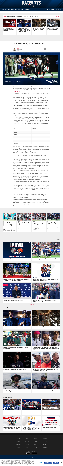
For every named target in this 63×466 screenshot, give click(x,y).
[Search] (46, 9)
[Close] (62, 463)
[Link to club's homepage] (2, 9)
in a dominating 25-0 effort (18, 91)
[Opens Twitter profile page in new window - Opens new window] (17, 50)
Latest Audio (18, 441)
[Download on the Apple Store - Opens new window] (28, 453)
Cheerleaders (18, 447)
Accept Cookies (56, 462)
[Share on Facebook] (43, 49)
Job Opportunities (45, 447)
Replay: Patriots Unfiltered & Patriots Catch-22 (14, 16)
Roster (27, 438)
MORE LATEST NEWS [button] (31, 304)
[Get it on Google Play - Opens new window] (34, 453)
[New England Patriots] (31, 457)
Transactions (27, 444)
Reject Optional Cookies (48, 462)
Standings (27, 447)
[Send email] (47, 49)
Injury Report (27, 441)
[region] (31, 462)
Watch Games (35, 447)
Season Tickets (35, 441)
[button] (30, 233)
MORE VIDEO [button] (31, 394)
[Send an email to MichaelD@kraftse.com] (18, 50)
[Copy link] (48, 49)
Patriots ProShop (45, 438)
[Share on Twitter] (45, 49)
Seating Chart (35, 444)
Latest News (18, 438)
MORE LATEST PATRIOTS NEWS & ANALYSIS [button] (31, 38)
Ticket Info (35, 438)
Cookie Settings (40, 462)
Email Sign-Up (45, 441)
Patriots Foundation (18, 444)
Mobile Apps (44, 444)
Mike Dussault (18, 48)
